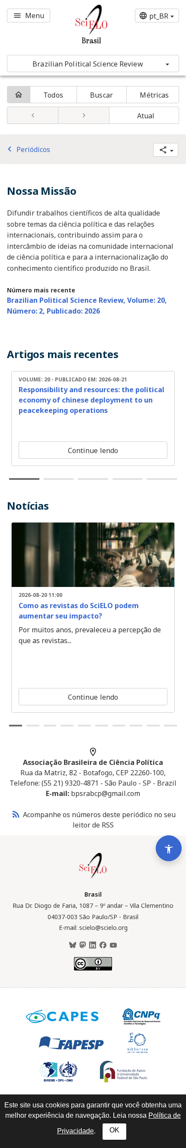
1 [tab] (24, 479)
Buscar (101, 95)
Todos (53, 95)
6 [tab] (101, 725)
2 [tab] (59, 479)
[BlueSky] (72, 945)
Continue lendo (93, 450)
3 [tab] (93, 479)
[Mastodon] (83, 945)
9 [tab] (153, 725)
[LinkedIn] (92, 945)
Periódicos (27, 149)
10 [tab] (170, 725)
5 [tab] (162, 479)
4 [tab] (127, 479)
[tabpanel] (93, 418)
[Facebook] (102, 945)
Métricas (154, 95)
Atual (146, 116)
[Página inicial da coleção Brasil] (93, 877)
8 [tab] (136, 725)
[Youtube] (113, 945)
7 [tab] (118, 725)
